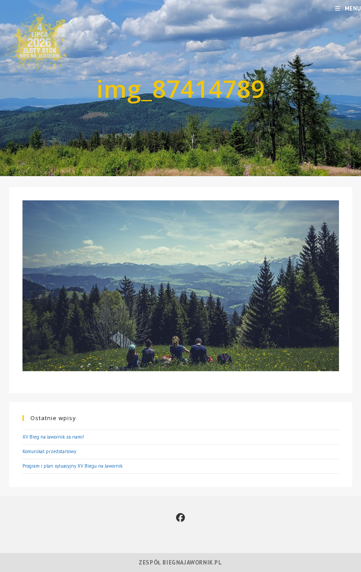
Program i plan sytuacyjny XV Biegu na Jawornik (72, 466)
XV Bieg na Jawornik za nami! (53, 437)
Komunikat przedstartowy (49, 451)
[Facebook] (180, 518)
